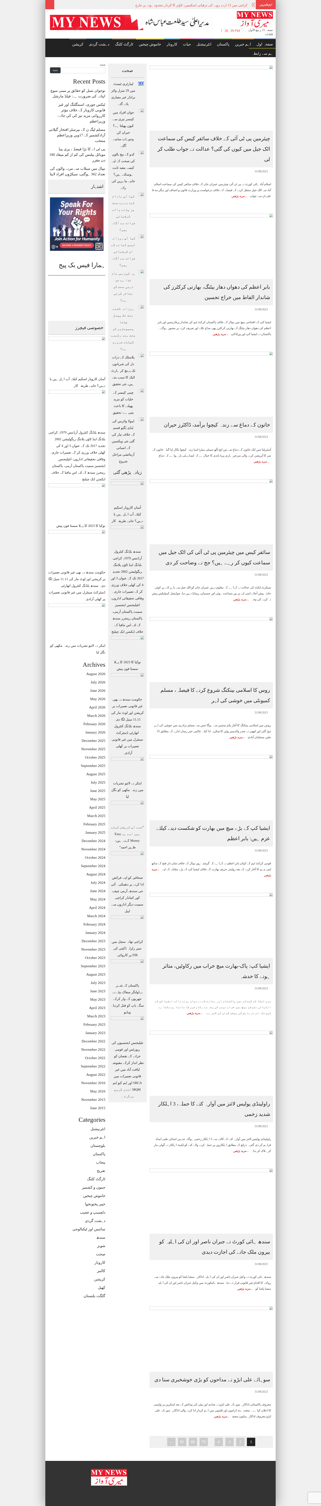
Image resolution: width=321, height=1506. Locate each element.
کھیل (101, 1287)
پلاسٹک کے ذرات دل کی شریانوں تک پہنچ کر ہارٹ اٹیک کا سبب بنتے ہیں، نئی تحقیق (123, 370)
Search (102, 65)
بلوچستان (97, 1146)
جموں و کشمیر (93, 1187)
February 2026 (94, 724)
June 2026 (97, 690)
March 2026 (96, 715)
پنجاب (100, 1162)
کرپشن (77, 44)
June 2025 (97, 791)
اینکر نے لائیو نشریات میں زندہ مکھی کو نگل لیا (127, 789)
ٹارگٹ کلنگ (124, 44)
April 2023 (97, 1008)
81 (182, 1441)
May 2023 (97, 999)
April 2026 (97, 707)
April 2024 (97, 907)
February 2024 (94, 924)
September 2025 (93, 766)
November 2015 (93, 1099)
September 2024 (93, 866)
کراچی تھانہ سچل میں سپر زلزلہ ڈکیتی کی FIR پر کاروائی (127, 948)
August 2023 (95, 974)
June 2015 (97, 1108)
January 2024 (95, 933)
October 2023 (95, 958)
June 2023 (97, 991)
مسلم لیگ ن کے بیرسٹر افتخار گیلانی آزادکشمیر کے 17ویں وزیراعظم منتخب (77, 135)
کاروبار (172, 44)
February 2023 (94, 1024)
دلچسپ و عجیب (92, 1212)
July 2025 (98, 782)
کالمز (101, 1271)
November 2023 (93, 949)
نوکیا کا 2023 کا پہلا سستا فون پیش (80, 526)
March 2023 (96, 1016)
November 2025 (93, 749)
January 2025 (95, 832)
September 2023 (93, 966)
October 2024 (95, 857)
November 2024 (93, 849)
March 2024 (96, 916)
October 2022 (95, 1058)
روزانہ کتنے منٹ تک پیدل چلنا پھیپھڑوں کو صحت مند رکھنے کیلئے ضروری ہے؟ (123, 329)
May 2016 (97, 1091)
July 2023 (98, 983)
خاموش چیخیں (150, 44)
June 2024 (97, 891)
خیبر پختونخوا (95, 1204)
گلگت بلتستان (94, 1296)
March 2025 (96, 816)
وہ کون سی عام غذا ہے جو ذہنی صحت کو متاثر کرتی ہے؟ (123, 287)
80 (193, 1441)
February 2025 (94, 824)
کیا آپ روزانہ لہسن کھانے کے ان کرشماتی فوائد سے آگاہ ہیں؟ (123, 251)
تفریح (101, 1171)
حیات (187, 44)
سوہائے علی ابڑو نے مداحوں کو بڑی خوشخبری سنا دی (212, 1379)
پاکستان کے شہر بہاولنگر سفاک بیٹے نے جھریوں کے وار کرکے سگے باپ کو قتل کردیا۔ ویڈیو (127, 999)
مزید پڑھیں (238, 196)
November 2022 (93, 1049)
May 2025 (97, 799)
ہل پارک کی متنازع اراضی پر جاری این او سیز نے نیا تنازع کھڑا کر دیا (200, 5)
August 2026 (95, 674)
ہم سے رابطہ (262, 53)
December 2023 (93, 941)
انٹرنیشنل (204, 44)
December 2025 (93, 741)
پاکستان (223, 44)
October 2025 (95, 757)
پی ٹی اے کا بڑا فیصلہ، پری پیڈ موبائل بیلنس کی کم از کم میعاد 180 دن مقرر (77, 154)
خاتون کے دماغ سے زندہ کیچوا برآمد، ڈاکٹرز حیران (217, 425)
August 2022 (95, 1074)
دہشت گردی (99, 44)
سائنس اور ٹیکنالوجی (88, 1229)
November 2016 (93, 1083)
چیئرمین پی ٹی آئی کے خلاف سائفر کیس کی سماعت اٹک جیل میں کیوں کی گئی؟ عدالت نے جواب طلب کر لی (214, 149)
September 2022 (93, 1066)
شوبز (101, 1246)
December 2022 (93, 1041)
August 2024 (95, 874)
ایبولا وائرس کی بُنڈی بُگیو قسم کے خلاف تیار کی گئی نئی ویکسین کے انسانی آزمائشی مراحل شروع (123, 441)
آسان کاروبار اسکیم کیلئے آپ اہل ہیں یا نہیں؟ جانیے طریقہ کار (127, 514)
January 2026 (95, 732)
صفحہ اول (265, 44)
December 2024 (93, 841)
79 (204, 1441)
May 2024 (97, 899)
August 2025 (95, 774)
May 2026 (97, 699)
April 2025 (97, 807)
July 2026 (98, 682)
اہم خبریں (243, 44)
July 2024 (98, 882)
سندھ (100, 1237)
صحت (100, 1254)
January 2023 (95, 1033)
